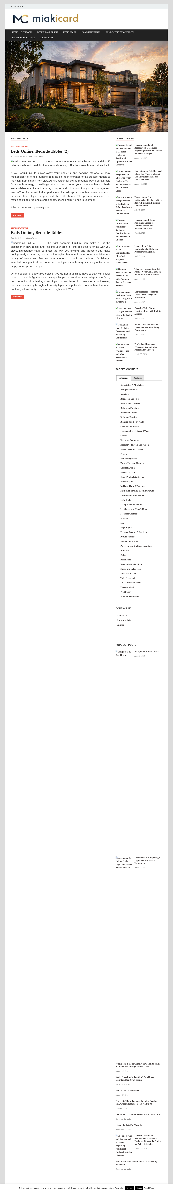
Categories (123, 378)
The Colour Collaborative (127, 1090)
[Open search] (161, 32)
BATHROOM (26, 32)
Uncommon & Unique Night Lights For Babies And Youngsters (147, 860)
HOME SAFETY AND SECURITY (120, 32)
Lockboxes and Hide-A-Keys (133, 509)
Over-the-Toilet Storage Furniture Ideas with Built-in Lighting (147, 311)
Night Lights (126, 527)
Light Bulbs (125, 500)
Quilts (123, 555)
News (122, 523)
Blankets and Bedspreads (132, 422)
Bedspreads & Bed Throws (146, 651)
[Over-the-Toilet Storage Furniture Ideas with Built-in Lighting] (124, 308)
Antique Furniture (128, 390)
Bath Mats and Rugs (129, 399)
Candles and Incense (129, 426)
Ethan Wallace (37, 157)
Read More (16, 214)
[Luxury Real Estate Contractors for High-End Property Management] (124, 246)
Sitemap (120, 625)
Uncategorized (127, 587)
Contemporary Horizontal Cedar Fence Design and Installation (146, 295)
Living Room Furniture (131, 504)
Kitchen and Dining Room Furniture (137, 491)
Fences (123, 454)
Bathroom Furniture (129, 408)
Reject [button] (139, 1188)
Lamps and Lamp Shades (132, 495)
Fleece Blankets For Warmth (129, 1125)
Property (124, 550)
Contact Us (122, 616)
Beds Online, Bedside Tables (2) (40, 151)
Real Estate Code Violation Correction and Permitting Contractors (146, 327)
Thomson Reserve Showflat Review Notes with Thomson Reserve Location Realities (147, 272)
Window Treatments (129, 596)
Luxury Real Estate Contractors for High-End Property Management (146, 249)
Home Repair (126, 481)
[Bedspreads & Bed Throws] (124, 652)
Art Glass (124, 394)
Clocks (123, 435)
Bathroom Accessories (130, 403)
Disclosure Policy (124, 620)
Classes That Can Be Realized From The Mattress (138, 1114)
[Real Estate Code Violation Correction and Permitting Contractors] (124, 325)
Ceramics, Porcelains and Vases (134, 431)
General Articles (127, 468)
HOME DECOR (69, 32)
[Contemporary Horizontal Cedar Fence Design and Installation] (124, 292)
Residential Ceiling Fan (131, 564)
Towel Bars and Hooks (130, 583)
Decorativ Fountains (129, 440)
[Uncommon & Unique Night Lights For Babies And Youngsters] (124, 858)
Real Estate (125, 560)
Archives (138, 378)
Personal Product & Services (133, 532)
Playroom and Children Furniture (136, 546)
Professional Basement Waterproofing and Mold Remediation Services (145, 347)
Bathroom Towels (128, 412)
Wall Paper (125, 592)
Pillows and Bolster (129, 541)
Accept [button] (129, 1188)
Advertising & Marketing (132, 385)
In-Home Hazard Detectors (132, 486)
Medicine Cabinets (128, 514)
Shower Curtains (128, 573)
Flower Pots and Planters (132, 463)
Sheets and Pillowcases (130, 569)
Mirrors (124, 518)
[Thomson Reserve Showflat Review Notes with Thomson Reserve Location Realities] (124, 269)
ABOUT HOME (46, 38)
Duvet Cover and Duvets (131, 449)
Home (15, 32)
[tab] (123, 378)
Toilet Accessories (128, 578)
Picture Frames (127, 537)
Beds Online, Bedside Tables (36, 232)
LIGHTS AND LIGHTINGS (23, 38)
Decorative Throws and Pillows (134, 445)
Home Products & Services (132, 477)
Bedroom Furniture (19, 146)
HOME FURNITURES (91, 32)
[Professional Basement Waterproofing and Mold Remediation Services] (124, 344)
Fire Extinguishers (128, 458)
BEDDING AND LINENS (47, 32)
